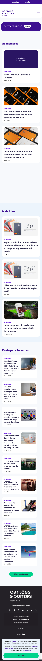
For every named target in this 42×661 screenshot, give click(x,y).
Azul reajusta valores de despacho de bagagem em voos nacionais (11, 508)
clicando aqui (27, 650)
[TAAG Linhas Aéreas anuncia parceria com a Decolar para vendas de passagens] (28, 552)
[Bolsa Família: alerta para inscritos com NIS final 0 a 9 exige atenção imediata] (28, 415)
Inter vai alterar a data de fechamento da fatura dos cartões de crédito (18, 154)
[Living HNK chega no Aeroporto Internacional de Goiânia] (28, 464)
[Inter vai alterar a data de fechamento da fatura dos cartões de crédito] (21, 136)
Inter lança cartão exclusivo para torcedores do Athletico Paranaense (19, 328)
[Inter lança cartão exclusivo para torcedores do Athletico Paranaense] (21, 310)
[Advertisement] (21, 185)
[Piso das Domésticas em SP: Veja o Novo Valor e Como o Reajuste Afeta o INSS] (28, 389)
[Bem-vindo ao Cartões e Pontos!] (21, 59)
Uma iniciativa (17, 2)
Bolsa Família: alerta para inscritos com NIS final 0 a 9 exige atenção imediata (11, 417)
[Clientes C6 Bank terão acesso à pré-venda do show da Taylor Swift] (21, 270)
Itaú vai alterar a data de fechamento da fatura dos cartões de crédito (18, 114)
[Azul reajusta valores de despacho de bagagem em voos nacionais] (28, 505)
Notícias (7, 72)
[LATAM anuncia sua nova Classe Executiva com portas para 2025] (28, 485)
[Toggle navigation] (38, 13)
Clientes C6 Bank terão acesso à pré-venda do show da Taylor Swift (20, 288)
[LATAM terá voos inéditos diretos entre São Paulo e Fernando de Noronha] (28, 529)
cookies (14, 641)
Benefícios (8, 410)
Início (21, 628)
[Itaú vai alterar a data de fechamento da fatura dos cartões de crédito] (21, 96)
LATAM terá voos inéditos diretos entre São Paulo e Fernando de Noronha (11, 531)
